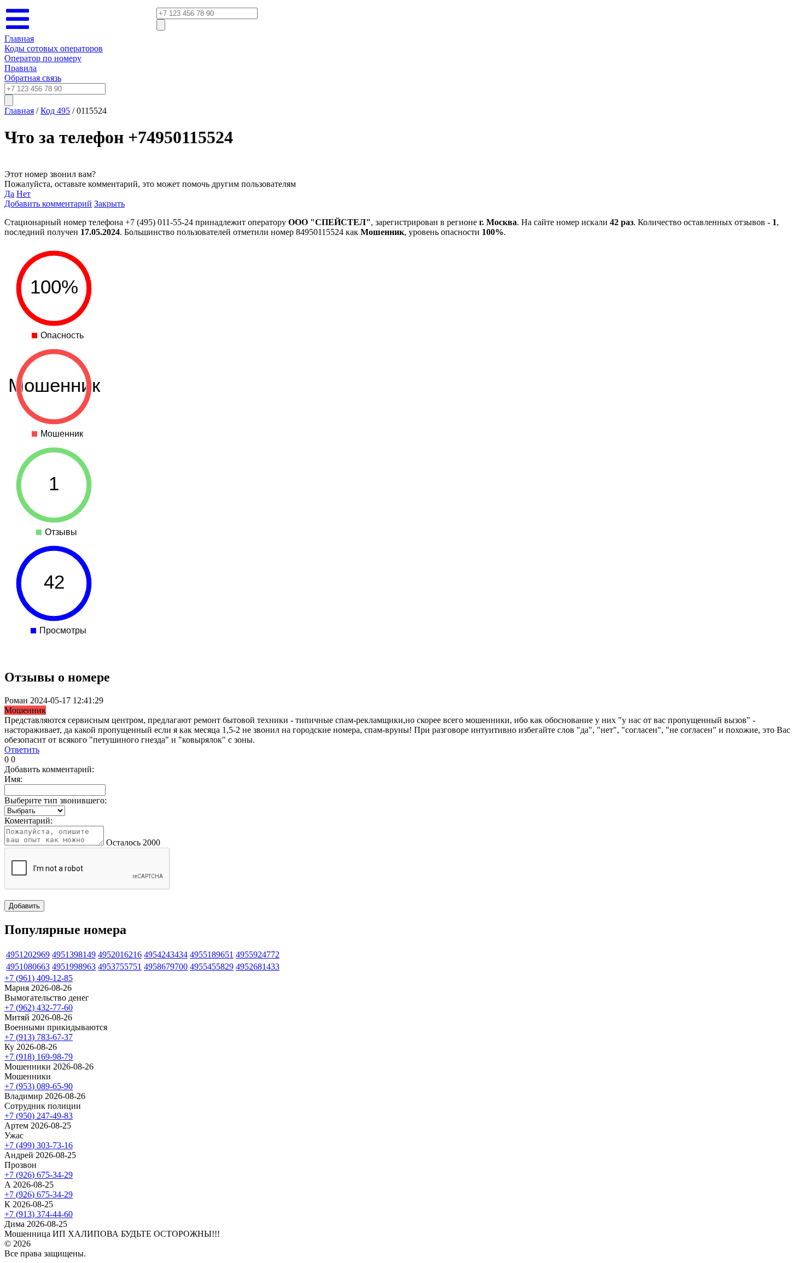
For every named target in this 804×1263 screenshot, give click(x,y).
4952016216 (120, 954)
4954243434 (166, 954)
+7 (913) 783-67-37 (38, 1037)
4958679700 (166, 966)
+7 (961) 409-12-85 (38, 978)
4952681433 (257, 966)
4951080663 (28, 966)
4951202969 (28, 954)
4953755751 (120, 966)
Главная (19, 38)
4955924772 (257, 954)
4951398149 (74, 954)
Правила (20, 68)
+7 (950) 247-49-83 (38, 1115)
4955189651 (212, 954)
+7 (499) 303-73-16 (38, 1145)
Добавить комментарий (48, 203)
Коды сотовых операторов (53, 48)
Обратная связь (32, 78)
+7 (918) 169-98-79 (38, 1056)
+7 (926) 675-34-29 (38, 1174)
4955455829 (212, 966)
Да (9, 193)
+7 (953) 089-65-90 (38, 1086)
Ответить (21, 749)
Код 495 (55, 110)
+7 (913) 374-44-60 (38, 1214)
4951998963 (74, 966)
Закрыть (109, 203)
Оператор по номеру (42, 58)
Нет (23, 193)
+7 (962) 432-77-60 (38, 1007)
